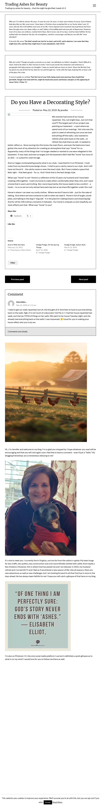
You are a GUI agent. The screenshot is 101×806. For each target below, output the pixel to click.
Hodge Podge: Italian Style (74, 245)
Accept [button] (47, 802)
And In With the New (16, 245)
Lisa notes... (21, 302)
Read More (57, 802)
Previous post (17, 279)
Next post (83, 279)
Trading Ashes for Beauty (26, 4)
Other (12, 263)
